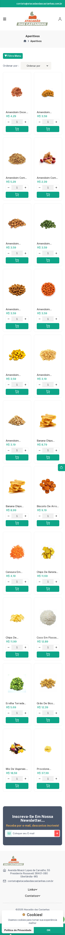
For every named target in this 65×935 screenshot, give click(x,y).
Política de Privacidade (17, 930)
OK (48, 930)
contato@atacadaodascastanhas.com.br (30, 881)
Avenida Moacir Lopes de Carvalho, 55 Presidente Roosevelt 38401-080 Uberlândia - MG (29, 873)
